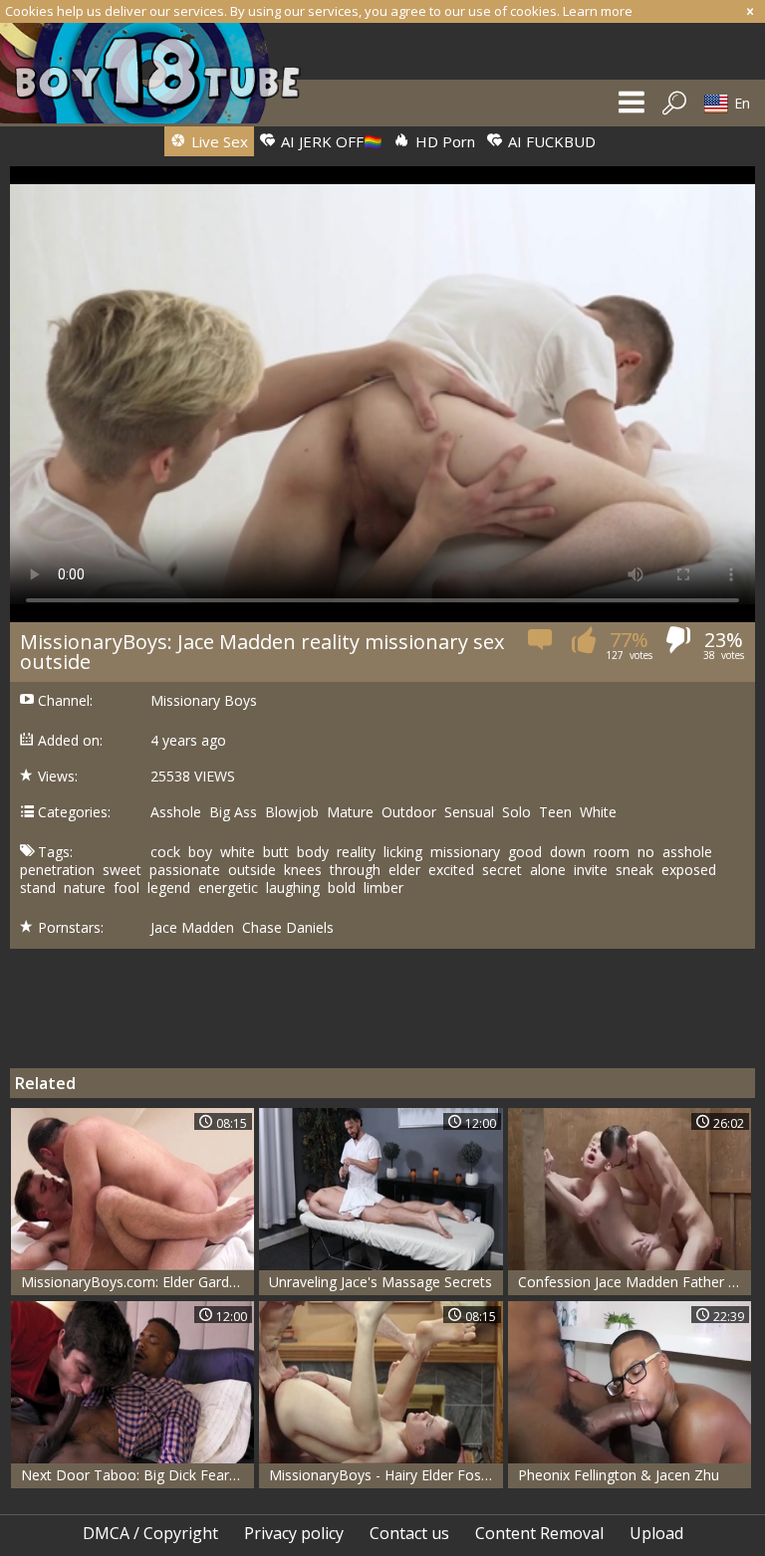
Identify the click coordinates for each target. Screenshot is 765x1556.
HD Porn (443, 141)
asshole (687, 852)
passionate (184, 870)
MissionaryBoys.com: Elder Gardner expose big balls (137, 1281)
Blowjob (292, 812)
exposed (688, 870)
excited (451, 870)
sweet (122, 870)
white (237, 852)
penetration (57, 870)
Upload (656, 1533)
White (598, 812)
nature (85, 888)
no (646, 852)
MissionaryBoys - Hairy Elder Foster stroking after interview (385, 1474)
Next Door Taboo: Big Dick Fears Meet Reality (137, 1474)
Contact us (409, 1533)
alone (548, 870)
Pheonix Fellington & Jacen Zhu (618, 1474)
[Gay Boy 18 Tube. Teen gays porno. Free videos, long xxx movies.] (160, 73)
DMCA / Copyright (150, 1533)
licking (402, 852)
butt (276, 852)
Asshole (175, 812)
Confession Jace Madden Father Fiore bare (634, 1281)
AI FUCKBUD (550, 141)
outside (252, 870)
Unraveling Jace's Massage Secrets (380, 1281)
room (612, 852)
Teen (555, 812)
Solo (516, 812)
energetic (228, 888)
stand (38, 888)
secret (502, 870)
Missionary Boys (203, 701)
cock (165, 852)
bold (342, 888)
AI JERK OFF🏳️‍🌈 (329, 141)
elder (404, 870)
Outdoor (409, 812)
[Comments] (541, 645)
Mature (350, 812)
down (568, 852)
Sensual (469, 812)
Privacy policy (294, 1533)
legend (168, 888)
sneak (634, 870)
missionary (465, 852)
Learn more (598, 11)
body (313, 852)
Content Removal (539, 1533)
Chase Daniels (288, 928)
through (355, 870)
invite (591, 870)
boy (200, 852)
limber (383, 888)
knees (303, 870)
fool (126, 888)
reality (356, 852)
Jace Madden (192, 928)
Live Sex (217, 141)
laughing (293, 888)
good (525, 852)
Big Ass (233, 812)
